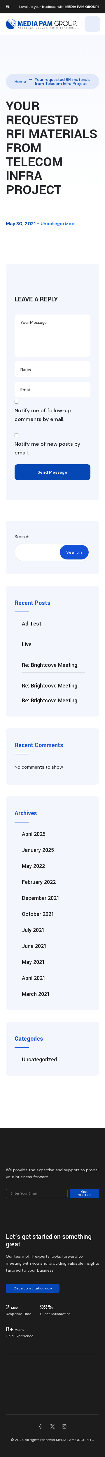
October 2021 (38, 914)
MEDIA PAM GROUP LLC (75, 1440)
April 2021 (34, 978)
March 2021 (36, 994)
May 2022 (33, 866)
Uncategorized (58, 224)
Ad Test (31, 624)
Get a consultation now (32, 1288)
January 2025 (38, 850)
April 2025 (34, 834)
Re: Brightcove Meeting (49, 665)
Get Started (84, 1193)
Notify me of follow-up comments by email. (43, 415)
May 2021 (33, 962)
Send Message (52, 472)
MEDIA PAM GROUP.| (82, 7)
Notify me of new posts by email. (47, 448)
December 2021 (41, 898)
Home (20, 81)
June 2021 (34, 946)
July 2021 (33, 930)
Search (22, 537)
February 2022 (39, 882)
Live (27, 644)
